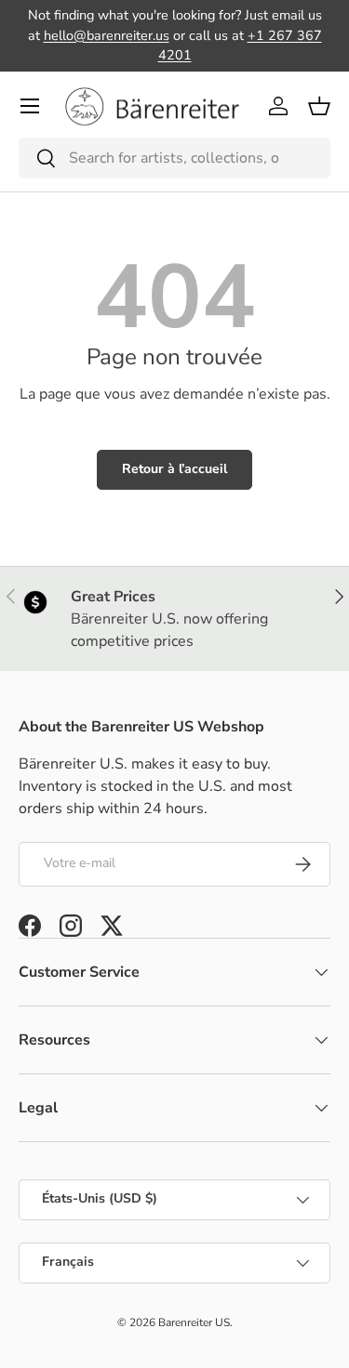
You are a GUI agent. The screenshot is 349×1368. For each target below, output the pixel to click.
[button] (319, 106)
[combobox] (174, 158)
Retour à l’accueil (174, 469)
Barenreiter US (194, 1322)
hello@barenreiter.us (106, 35)
